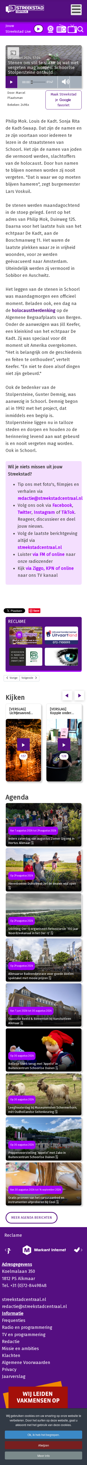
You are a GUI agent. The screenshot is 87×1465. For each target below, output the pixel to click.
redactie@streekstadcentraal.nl (50, 498)
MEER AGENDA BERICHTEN (31, 1218)
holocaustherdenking (33, 310)
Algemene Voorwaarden (26, 1362)
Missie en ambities (20, 1348)
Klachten (11, 1355)
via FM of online (49, 554)
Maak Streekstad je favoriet (63, 99)
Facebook (62, 505)
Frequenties (13, 1320)
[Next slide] (81, 1250)
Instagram (44, 512)
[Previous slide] (6, 1250)
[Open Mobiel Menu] (76, 9)
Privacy (9, 1369)
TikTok (67, 512)
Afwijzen (43, 1445)
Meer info (43, 1455)
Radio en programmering (27, 1327)
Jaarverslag (13, 1376)
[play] (39, 29)
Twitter (24, 512)
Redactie (11, 1341)
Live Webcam (50, 29)
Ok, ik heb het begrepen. (44, 1435)
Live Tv (71, 29)
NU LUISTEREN (60, 28)
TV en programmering (23, 1334)
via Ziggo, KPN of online (50, 568)
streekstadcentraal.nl (40, 547)
